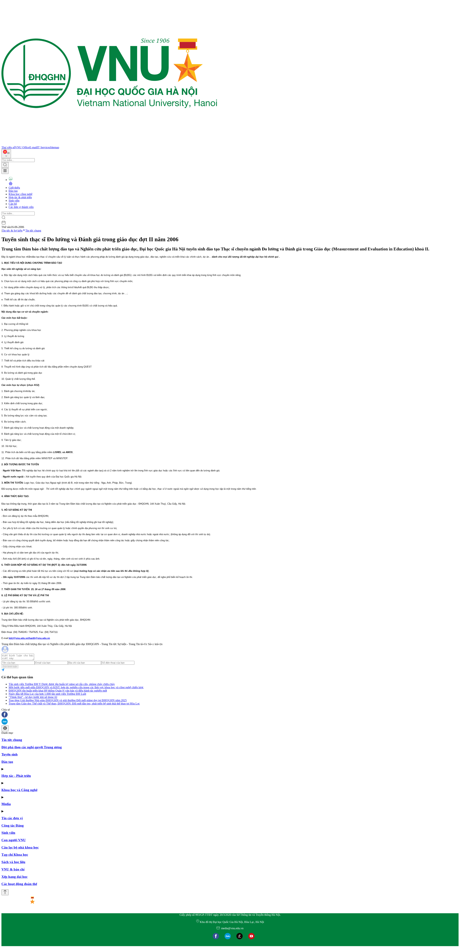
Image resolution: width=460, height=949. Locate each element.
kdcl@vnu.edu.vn (18, 638)
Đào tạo (13, 190)
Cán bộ (13, 203)
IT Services (43, 147)
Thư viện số (8, 147)
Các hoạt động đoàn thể (19, 884)
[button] (230, 714)
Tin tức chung (33, 230)
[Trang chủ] (109, 144)
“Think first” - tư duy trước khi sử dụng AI (33, 697)
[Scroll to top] (5, 892)
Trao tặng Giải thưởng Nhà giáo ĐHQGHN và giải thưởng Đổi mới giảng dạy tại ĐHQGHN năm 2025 (68, 700)
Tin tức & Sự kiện (12, 230)
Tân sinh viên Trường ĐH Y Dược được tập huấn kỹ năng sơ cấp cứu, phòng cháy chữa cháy (62, 684)
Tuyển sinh (9, 754)
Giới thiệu (14, 187)
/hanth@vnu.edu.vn (39, 638)
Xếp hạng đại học (14, 877)
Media (6, 804)
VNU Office (22, 147)
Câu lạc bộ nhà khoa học (20, 847)
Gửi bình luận (10, 666)
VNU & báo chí (12, 869)
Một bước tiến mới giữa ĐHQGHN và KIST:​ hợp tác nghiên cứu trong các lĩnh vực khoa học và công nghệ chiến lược (76, 687)
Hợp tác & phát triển (20, 197)
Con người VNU (13, 840)
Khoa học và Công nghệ (19, 790)
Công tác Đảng (12, 825)
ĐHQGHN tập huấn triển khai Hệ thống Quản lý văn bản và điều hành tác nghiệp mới (58, 690)
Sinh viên (14, 200)
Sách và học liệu (13, 862)
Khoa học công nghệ (20, 194)
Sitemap (54, 147)
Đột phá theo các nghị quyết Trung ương (31, 747)
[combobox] (6, 153)
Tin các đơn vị (12, 818)
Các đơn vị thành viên (21, 207)
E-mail (33, 147)
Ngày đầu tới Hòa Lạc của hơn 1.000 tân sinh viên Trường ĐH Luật (47, 693)
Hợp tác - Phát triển (16, 776)
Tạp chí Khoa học (14, 854)
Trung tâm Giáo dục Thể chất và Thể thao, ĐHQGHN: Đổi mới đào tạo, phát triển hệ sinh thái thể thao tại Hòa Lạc (74, 703)
